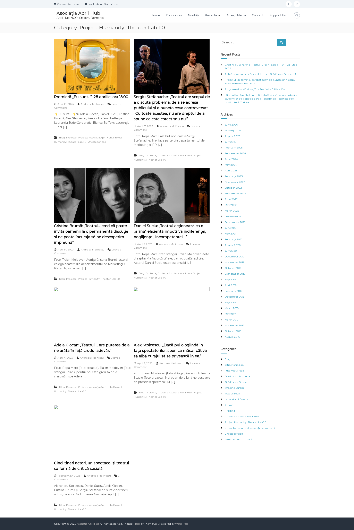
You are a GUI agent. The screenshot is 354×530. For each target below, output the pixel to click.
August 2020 (233, 245)
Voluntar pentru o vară (238, 439)
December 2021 (234, 216)
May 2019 (230, 279)
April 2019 (231, 285)
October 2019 (233, 268)
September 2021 (235, 222)
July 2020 (231, 250)
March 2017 (231, 319)
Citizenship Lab (234, 364)
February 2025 (234, 147)
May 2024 (231, 164)
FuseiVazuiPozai (234, 370)
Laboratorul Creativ (236, 399)
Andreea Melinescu (92, 103)
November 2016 (234, 325)
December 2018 (235, 296)
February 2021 (233, 239)
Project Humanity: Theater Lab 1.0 (99, 278)
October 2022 (233, 187)
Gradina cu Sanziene (237, 376)
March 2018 (232, 308)
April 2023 (231, 170)
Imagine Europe (235, 387)
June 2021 (231, 227)
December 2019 (234, 256)
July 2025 (230, 141)
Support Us (278, 15)
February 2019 (233, 290)
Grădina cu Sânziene (237, 382)
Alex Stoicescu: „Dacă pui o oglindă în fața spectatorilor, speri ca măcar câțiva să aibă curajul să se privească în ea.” (170, 350)
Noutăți (193, 15)
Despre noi (174, 15)
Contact (257, 15)
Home (155, 15)
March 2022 (232, 210)
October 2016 (233, 331)
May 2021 (230, 233)
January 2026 (233, 130)
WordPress (181, 523)
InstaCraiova (232, 393)
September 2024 (235, 153)
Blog (62, 137)
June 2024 (231, 159)
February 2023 (234, 176)
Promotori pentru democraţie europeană (250, 427)
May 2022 (231, 204)
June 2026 (231, 124)
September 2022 (235, 193)
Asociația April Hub (78, 13)
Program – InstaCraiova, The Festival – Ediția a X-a (255, 89)
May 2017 (230, 313)
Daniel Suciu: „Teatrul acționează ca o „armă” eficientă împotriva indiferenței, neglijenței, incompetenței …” (170, 231)
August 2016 (232, 336)
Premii (229, 405)
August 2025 (232, 136)
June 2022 (231, 199)
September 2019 (235, 273)
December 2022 (235, 181)
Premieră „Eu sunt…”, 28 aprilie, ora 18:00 (91, 97)
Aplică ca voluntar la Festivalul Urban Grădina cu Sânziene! (260, 74)
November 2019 (234, 262)
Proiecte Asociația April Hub (95, 137)
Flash (137, 523)
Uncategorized (97, 141)
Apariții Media (236, 15)
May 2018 (230, 302)
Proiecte (211, 15)
